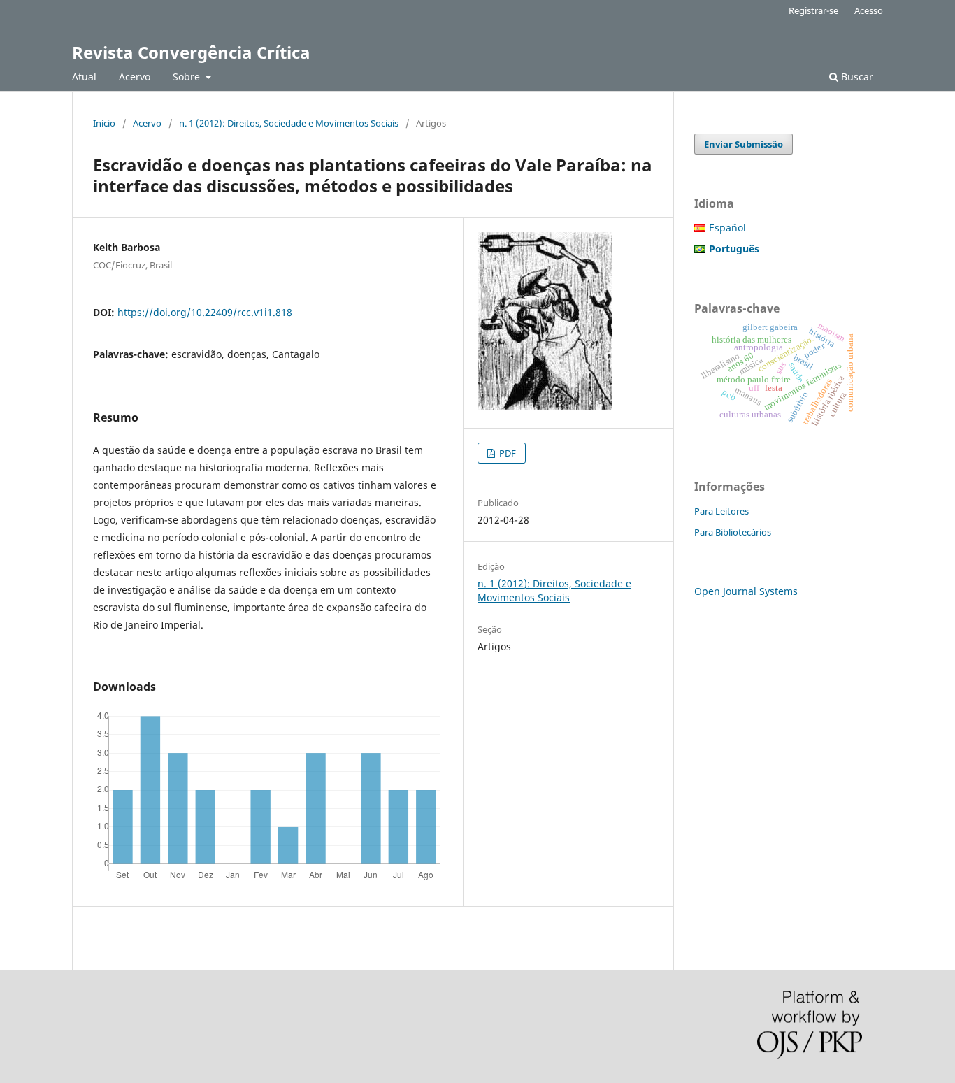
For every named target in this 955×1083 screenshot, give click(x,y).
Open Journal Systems (746, 591)
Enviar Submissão (743, 144)
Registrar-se (813, 10)
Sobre (188, 76)
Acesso (868, 10)
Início (104, 123)
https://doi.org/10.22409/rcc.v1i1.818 (204, 312)
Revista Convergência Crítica (191, 52)
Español (727, 227)
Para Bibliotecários (732, 532)
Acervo (134, 76)
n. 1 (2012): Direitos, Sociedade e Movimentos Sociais (288, 123)
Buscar (855, 76)
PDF (506, 453)
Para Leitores (721, 511)
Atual (84, 76)
